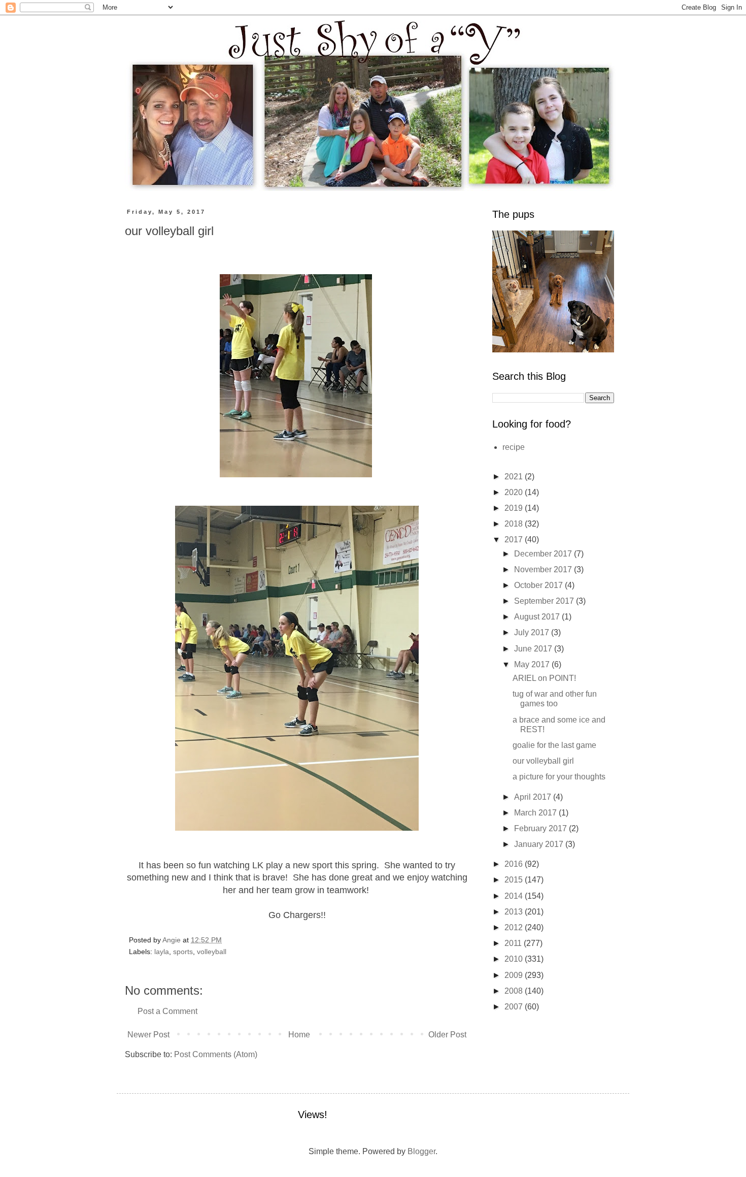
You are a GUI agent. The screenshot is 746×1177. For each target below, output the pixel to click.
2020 (514, 492)
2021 (514, 476)
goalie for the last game (554, 745)
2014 (514, 896)
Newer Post (148, 1034)
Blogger (421, 1151)
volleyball (211, 951)
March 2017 (536, 812)
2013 (514, 911)
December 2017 (544, 553)
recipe (513, 447)
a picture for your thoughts (559, 776)
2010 (514, 959)
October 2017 (539, 585)
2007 (514, 1006)
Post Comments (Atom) (215, 1054)
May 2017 (533, 664)
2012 (514, 927)
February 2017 (541, 828)
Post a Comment (167, 1011)
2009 (514, 975)
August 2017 (538, 616)
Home (299, 1034)
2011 (514, 943)
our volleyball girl (543, 761)
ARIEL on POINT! (544, 678)
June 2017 (534, 648)
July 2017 (532, 632)
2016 (514, 864)
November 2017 (544, 569)
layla (161, 951)
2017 (514, 539)
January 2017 (539, 844)
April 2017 (533, 797)
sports (183, 951)
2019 (514, 508)
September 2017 (545, 601)
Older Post (447, 1034)
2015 (514, 879)
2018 (514, 523)
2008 (514, 991)
